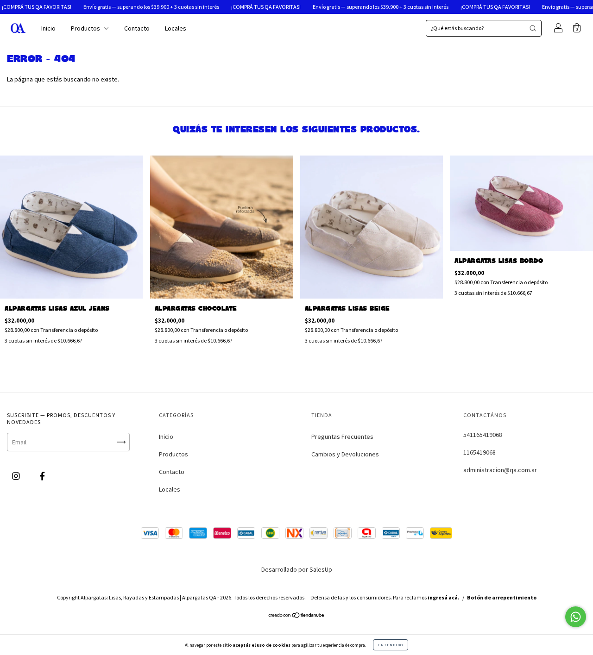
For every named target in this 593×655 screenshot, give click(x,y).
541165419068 (482, 434)
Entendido (390, 645)
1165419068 (479, 452)
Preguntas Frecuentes (342, 436)
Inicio (48, 28)
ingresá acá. (444, 597)
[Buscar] (533, 28)
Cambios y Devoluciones (345, 454)
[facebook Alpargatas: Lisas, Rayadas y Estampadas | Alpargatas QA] (42, 476)
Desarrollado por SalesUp (296, 569)
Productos (86, 28)
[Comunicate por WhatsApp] (575, 616)
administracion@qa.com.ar (500, 470)
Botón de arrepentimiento (501, 597)
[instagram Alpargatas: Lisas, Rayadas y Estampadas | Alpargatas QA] (16, 476)
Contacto (137, 28)
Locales (175, 28)
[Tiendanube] (297, 616)
